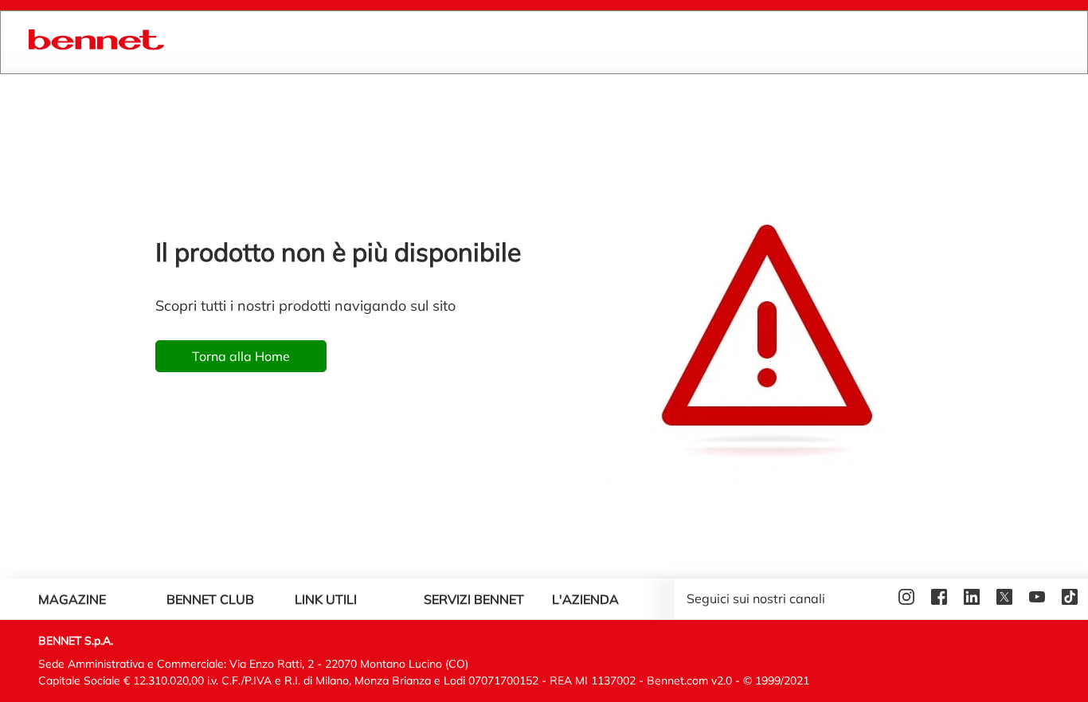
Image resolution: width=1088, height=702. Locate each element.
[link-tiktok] (1072, 599)
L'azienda (585, 599)
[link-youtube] (1039, 599)
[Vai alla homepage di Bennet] (96, 42)
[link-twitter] (1006, 599)
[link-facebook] (941, 599)
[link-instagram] (908, 599)
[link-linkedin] (974, 599)
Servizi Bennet (474, 599)
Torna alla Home (241, 356)
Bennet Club (210, 599)
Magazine (72, 599)
